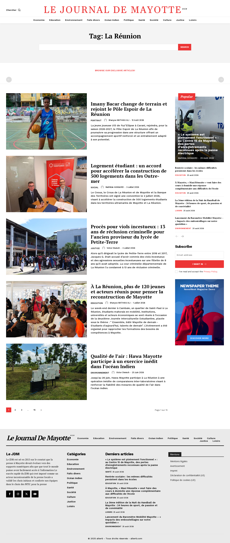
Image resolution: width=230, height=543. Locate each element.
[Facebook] (9, 494)
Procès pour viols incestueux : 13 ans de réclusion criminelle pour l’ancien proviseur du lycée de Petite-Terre (128, 234)
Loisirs (178, 211)
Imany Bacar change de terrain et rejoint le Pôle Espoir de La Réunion (129, 109)
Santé (108, 472)
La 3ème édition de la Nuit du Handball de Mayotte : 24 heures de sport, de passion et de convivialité (198, 203)
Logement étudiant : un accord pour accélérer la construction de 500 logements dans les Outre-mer (128, 173)
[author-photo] (106, 120)
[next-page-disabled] (221, 79)
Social (94, 187)
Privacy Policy (210, 271)
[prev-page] (9, 79)
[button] (14, 10)
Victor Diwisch (113, 248)
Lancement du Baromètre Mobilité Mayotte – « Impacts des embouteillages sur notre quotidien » (199, 220)
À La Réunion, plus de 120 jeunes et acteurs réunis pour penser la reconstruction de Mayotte (128, 291)
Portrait (96, 120)
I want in (197, 264)
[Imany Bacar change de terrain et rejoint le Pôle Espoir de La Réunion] (46, 121)
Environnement (100, 373)
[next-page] (41, 409)
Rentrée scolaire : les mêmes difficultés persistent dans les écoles (196, 169)
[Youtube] (35, 494)
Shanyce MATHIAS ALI (119, 120)
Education (97, 303)
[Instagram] (18, 494)
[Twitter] (26, 494)
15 (34, 410)
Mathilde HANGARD (114, 187)
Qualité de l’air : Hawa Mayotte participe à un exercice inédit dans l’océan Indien (126, 361)
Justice (95, 248)
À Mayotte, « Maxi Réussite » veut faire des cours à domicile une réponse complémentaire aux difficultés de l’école (198, 185)
